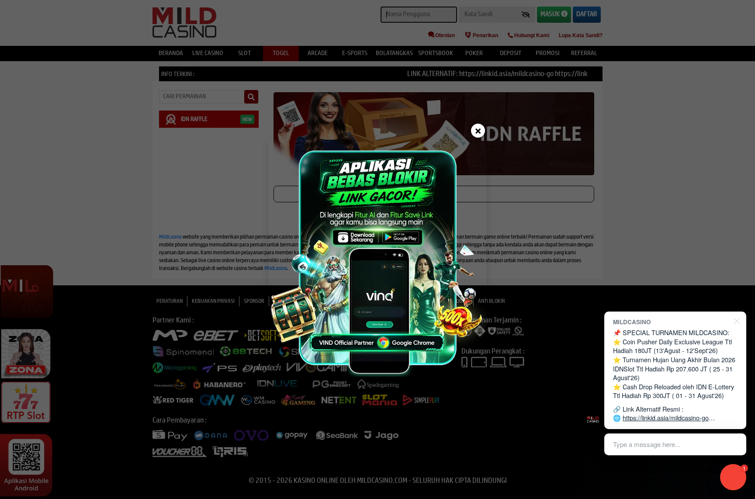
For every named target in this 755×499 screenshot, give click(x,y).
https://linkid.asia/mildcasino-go (666, 417)
